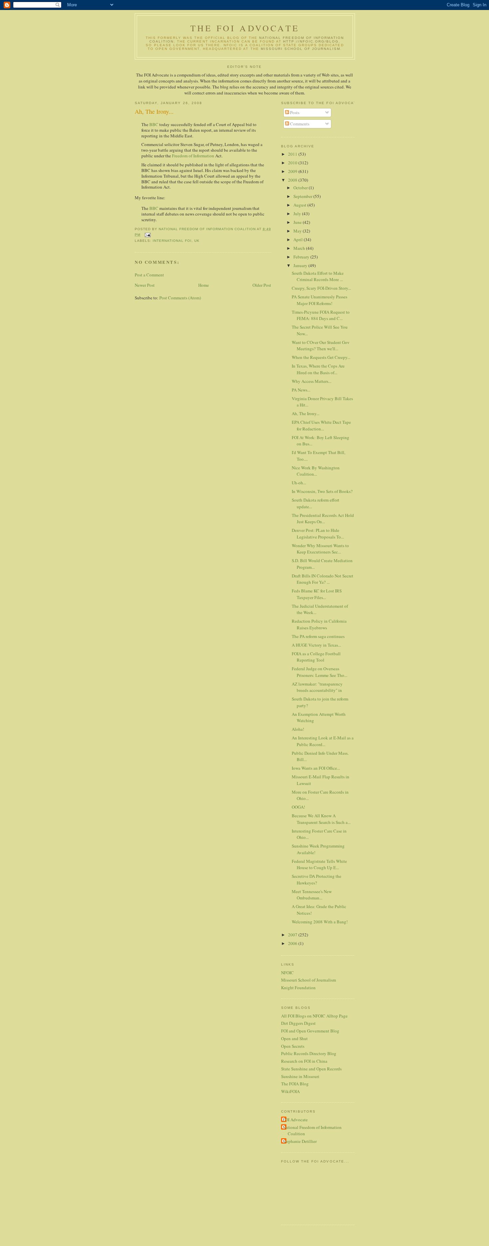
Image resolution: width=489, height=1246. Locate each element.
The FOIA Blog (295, 1084)
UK (197, 240)
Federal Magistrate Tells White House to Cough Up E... (319, 864)
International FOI (172, 240)
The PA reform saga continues (318, 636)
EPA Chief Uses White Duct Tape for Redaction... (321, 425)
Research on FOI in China (304, 1061)
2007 (293, 935)
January (300, 265)
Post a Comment (149, 275)
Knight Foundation (298, 988)
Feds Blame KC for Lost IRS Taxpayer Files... (317, 594)
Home (203, 285)
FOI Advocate (295, 1120)
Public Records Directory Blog (308, 1053)
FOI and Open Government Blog (310, 1031)
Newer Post (145, 285)
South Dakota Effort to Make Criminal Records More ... (318, 276)
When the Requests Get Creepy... (321, 357)
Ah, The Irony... (305, 413)
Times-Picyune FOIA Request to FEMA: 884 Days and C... (321, 315)
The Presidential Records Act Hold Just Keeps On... (323, 518)
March (299, 248)
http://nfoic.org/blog (311, 41)
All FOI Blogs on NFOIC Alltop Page (314, 1016)
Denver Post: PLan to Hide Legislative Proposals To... (318, 533)
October (301, 188)
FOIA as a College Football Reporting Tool (316, 657)
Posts (294, 112)
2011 (293, 154)
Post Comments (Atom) (180, 298)
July (297, 214)
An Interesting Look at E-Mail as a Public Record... (323, 741)
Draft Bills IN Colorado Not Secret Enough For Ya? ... (322, 579)
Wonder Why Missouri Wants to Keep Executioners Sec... (320, 549)
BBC (153, 124)
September (303, 196)
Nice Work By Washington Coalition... (316, 471)
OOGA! (298, 807)
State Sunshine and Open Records (311, 1069)
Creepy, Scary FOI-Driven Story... (321, 288)
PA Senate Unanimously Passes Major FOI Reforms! (319, 300)
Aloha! (298, 729)
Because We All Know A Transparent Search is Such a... (321, 819)
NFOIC (287, 973)
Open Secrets (292, 1046)
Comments (299, 124)
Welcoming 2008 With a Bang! (320, 922)
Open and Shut (294, 1038)
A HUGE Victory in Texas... (316, 645)
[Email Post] (147, 234)
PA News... (301, 390)
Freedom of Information (193, 156)
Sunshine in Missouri (300, 1076)
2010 (293, 163)
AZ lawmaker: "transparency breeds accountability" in (317, 687)
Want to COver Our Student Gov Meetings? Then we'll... (321, 345)
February (301, 257)
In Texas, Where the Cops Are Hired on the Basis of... (318, 369)
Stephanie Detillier (300, 1141)
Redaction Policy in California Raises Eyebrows (319, 624)
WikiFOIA (290, 1091)
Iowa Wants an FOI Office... (316, 768)
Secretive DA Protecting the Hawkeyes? (316, 879)
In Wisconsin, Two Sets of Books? (322, 491)
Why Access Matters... (311, 381)
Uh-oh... (299, 483)
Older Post (261, 285)
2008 (293, 180)
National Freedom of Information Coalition (312, 1130)
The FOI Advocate (244, 28)
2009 (293, 171)
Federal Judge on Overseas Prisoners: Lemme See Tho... (319, 672)
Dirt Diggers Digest (298, 1023)
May (298, 231)
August (300, 205)
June (298, 222)
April (298, 239)
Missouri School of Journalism (301, 49)
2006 (293, 943)
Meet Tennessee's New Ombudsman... (312, 894)
